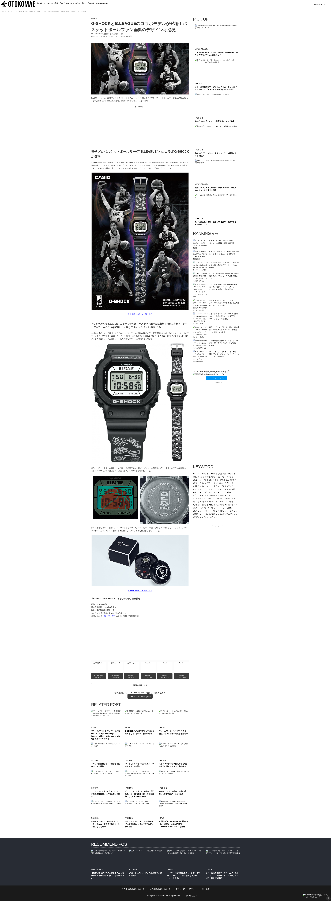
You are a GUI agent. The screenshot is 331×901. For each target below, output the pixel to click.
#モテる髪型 (226, 507)
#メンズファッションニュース (214, 482)
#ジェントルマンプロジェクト (221, 501)
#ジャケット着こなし (228, 510)
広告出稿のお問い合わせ (132, 888)
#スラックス (198, 498)
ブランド (62, 3)
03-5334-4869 (109, 615)
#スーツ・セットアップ (211, 486)
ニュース (69, 3)
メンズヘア (76, 3)
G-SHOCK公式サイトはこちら (140, 314)
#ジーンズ (224, 489)
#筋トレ (230, 492)
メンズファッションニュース (114, 36)
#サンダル (208, 498)
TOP (3, 11)
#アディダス (198, 517)
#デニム (230, 486)
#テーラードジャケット (209, 489)
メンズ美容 (54, 3)
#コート (196, 489)
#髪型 (224, 486)
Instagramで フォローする (131, 676)
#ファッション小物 (200, 504)
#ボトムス (197, 486)
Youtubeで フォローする (148, 676)
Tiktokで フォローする (165, 676)
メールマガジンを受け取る (140, 696)
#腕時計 (232, 489)
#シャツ (230, 482)
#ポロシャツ (214, 513)
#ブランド (197, 495)
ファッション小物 (18, 11)
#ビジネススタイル (200, 501)
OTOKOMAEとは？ (140, 685)
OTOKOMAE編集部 (101, 34)
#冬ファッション (228, 476)
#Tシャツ (213, 479)
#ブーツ (207, 507)
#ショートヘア (231, 504)
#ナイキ (216, 510)
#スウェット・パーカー (202, 510)
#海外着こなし (217, 473)
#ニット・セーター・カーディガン (216, 495)
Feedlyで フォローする (181, 676)
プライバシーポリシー (185, 888)
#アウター (234, 479)
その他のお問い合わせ (159, 888)
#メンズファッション (201, 473)
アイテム (47, 3)
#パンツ (196, 492)
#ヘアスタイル (223, 479)
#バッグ (216, 498)
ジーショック (97, 36)
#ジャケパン (203, 513)
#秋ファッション (200, 476)
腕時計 (129, 36)
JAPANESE (318, 4)
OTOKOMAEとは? (102, 3)
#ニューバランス (210, 517)
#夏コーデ (197, 482)
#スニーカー (198, 479)
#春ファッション (214, 476)
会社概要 (205, 888)
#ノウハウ (222, 492)
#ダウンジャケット (227, 498)
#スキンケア (198, 507)
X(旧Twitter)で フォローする (99, 676)
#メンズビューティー (208, 492)
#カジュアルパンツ (217, 504)
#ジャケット (216, 507)
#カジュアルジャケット (229, 513)
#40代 (195, 513)
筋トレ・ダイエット (88, 3)
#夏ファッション (230, 473)
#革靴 (206, 479)
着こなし (40, 3)
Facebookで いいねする (115, 676)
